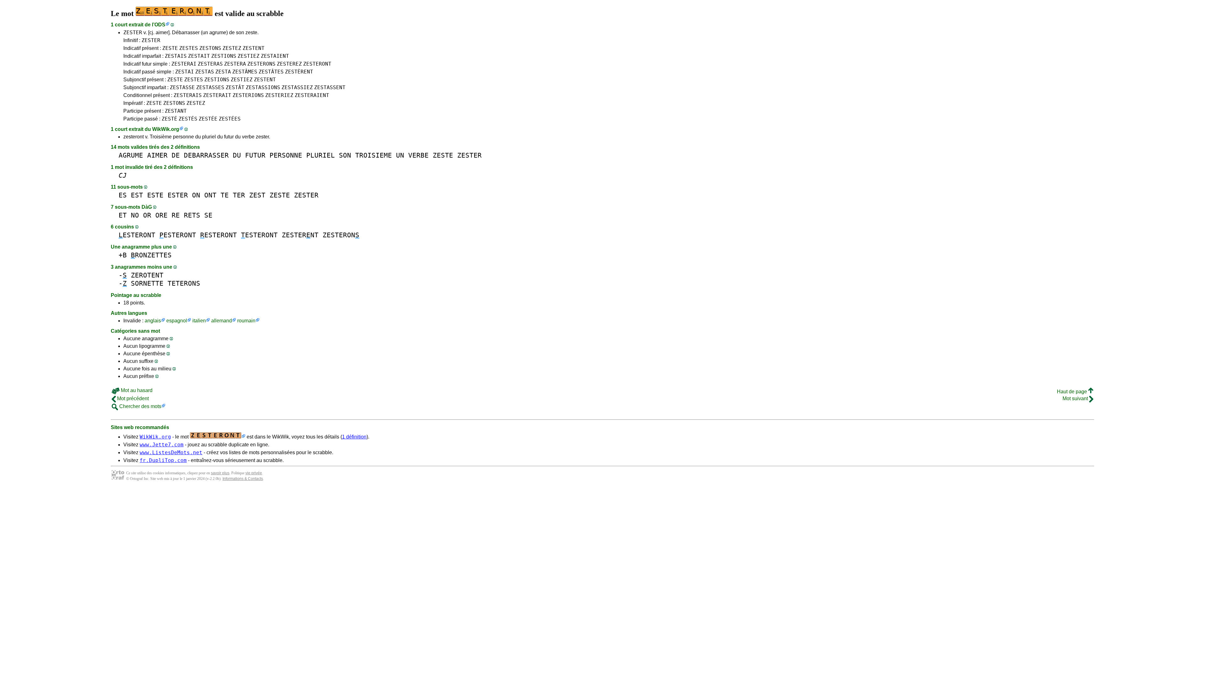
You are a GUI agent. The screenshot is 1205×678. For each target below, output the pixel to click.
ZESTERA (235, 64)
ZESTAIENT (275, 56)
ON (196, 195)
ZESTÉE (208, 119)
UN (400, 155)
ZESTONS (210, 48)
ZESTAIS (176, 56)
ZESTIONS (223, 56)
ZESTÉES (230, 119)
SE (208, 215)
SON (345, 155)
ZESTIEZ (249, 56)
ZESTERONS (261, 64)
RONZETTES (151, 255)
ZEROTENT (147, 275)
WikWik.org (165, 129)
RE (176, 215)
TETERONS (184, 283)
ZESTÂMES (244, 72)
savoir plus (220, 473)
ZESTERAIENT (312, 95)
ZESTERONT (317, 64)
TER (239, 195)
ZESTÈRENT (299, 72)
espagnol (176, 320)
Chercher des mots (139, 406)
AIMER (157, 155)
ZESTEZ (231, 48)
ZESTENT (254, 48)
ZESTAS (204, 72)
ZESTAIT (199, 56)
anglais (153, 320)
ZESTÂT (235, 87)
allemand (221, 320)
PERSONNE (286, 155)
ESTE (155, 195)
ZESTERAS (210, 64)
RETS (192, 215)
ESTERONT (137, 235)
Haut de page (1072, 391)
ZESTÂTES (271, 72)
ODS (159, 24)
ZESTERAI (183, 64)
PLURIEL (320, 155)
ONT (210, 195)
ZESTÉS (188, 119)
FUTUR (255, 155)
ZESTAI (184, 72)
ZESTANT (176, 111)
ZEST (257, 195)
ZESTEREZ (289, 64)
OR (147, 215)
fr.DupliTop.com (163, 460)
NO (135, 215)
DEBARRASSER (206, 155)
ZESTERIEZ (279, 95)
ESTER (178, 195)
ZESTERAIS (188, 95)
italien (199, 320)
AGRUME (131, 155)
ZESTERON (341, 235)
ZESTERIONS (248, 95)
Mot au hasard (136, 390)
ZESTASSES (210, 87)
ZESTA (223, 72)
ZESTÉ (169, 119)
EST (137, 195)
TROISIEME (373, 155)
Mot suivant (1076, 398)
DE (176, 155)
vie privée (253, 473)
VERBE (418, 155)
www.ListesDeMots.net (171, 452)
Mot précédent (132, 398)
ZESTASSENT (329, 87)
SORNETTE (147, 283)
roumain (246, 320)
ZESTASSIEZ (297, 87)
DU (237, 155)
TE (225, 195)
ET (123, 215)
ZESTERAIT (217, 95)
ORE (161, 215)
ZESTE (170, 48)
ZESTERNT (300, 235)
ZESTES (188, 48)
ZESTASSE (182, 87)
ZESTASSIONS (263, 87)
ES (123, 195)
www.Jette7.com (162, 445)
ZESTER (132, 32)
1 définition (354, 436)
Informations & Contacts (242, 478)
